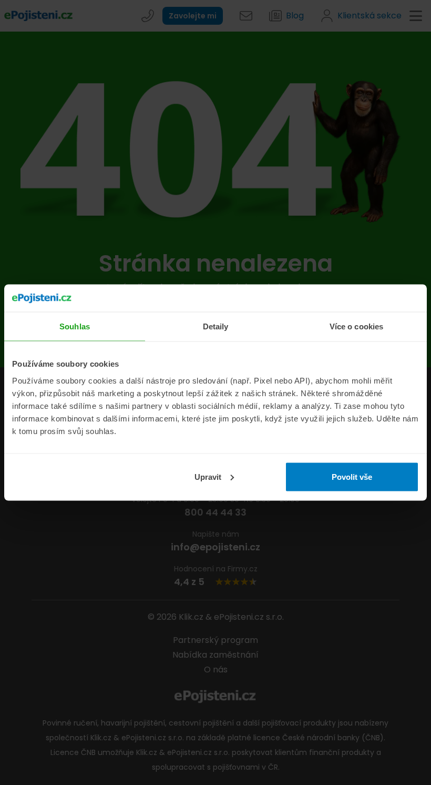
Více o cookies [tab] (356, 326)
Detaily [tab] (216, 326)
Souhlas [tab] (74, 326)
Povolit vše (352, 476)
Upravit (207, 476)
